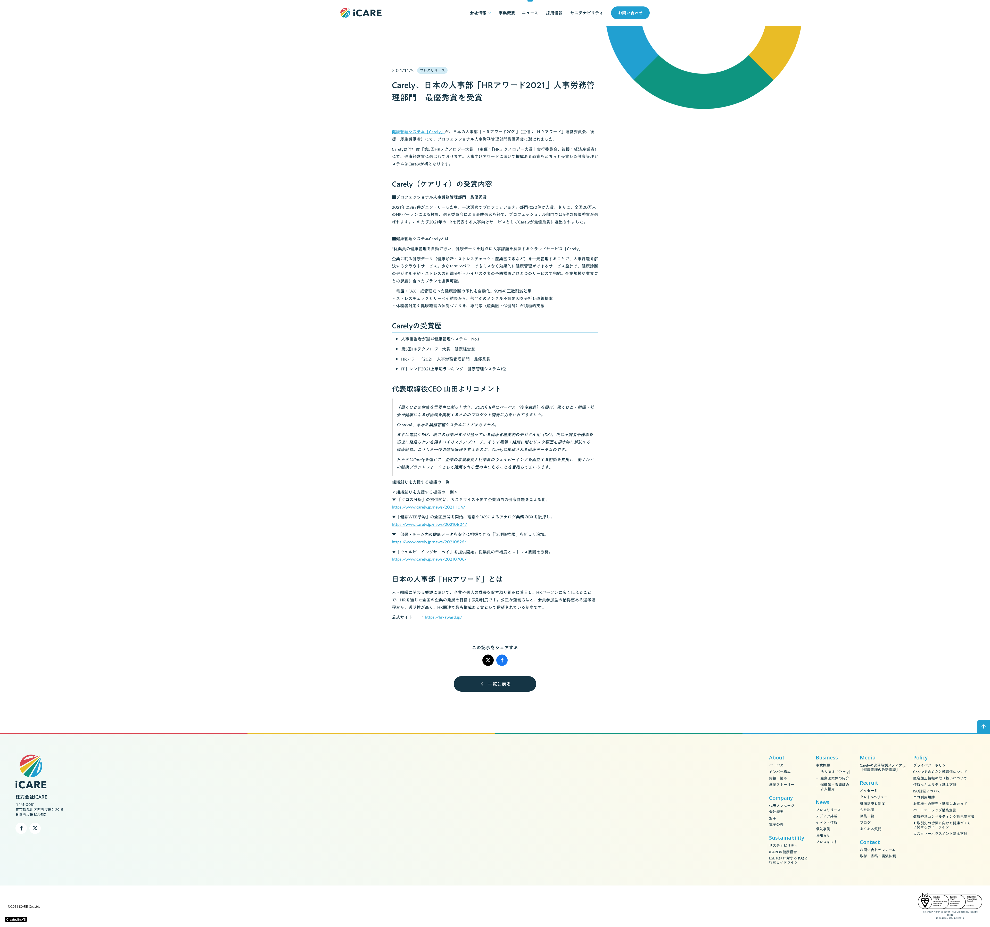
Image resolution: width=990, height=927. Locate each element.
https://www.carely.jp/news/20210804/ (429, 524)
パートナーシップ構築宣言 (934, 810)
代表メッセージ (781, 806)
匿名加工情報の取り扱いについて (940, 778)
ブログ (865, 823)
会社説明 (867, 810)
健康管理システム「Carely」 (418, 132)
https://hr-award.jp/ (443, 617)
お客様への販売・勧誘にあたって (940, 804)
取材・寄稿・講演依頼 (878, 856)
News (822, 802)
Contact (870, 842)
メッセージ (869, 791)
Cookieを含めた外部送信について (940, 772)
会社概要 (776, 812)
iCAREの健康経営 (783, 852)
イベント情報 (826, 823)
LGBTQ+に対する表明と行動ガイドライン (788, 860)
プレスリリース (828, 810)
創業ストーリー (781, 785)
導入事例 (823, 829)
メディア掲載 (826, 816)
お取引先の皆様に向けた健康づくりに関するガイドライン (942, 825)
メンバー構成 (780, 772)
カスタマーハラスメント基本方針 (940, 834)
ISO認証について (927, 791)
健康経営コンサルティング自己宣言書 (944, 817)
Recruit (869, 783)
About (777, 758)
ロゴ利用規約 (924, 797)
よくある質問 (870, 829)
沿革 (772, 818)
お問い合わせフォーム (878, 850)
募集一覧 (867, 816)
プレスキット (826, 842)
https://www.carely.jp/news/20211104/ (428, 507)
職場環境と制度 (872, 803)
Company (781, 798)
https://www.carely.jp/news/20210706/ (429, 559)
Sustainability (786, 838)
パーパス (776, 765)
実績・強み (778, 778)
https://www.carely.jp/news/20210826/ (429, 542)
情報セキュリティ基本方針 (934, 785)
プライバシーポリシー (931, 765)
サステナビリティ (783, 845)
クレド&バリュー (874, 797)
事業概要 (823, 765)
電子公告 (776, 825)
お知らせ (823, 835)
